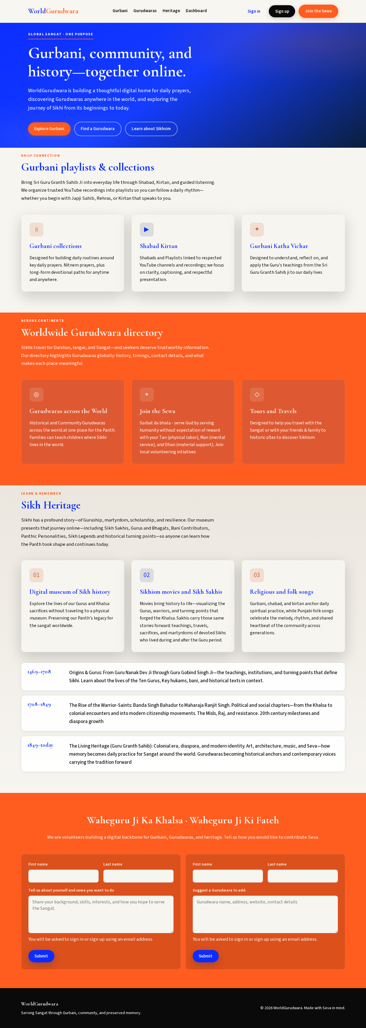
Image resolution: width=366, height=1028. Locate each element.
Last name (112, 864)
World (53, 11)
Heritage (171, 11)
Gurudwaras (145, 11)
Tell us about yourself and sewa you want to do (71, 890)
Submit (41, 956)
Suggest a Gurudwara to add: (219, 890)
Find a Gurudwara (98, 128)
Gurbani (120, 11)
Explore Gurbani (49, 128)
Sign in (254, 11)
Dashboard (196, 11)
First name (38, 864)
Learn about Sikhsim (151, 128)
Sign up (282, 11)
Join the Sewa (318, 11)
